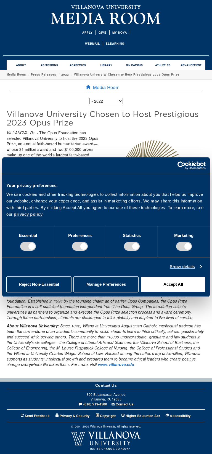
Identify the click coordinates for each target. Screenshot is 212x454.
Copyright (108, 415)
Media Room (16, 74)
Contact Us (125, 404)
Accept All (173, 284)
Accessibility (180, 415)
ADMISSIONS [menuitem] (49, 65)
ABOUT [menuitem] (21, 65)
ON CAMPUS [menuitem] (134, 65)
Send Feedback (37, 415)
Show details (182, 266)
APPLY (87, 32)
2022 (65, 74)
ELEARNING (115, 44)
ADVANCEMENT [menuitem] (191, 65)
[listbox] (106, 101)
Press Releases (43, 74)
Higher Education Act (143, 415)
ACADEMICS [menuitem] (78, 65)
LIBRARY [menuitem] (106, 65)
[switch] (80, 246)
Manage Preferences (106, 284)
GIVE (103, 32)
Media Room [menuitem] (106, 87)
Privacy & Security (75, 415)
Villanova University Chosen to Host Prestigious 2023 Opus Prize (126, 74)
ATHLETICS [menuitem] (162, 65)
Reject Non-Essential (39, 284)
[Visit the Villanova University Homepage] (106, 6)
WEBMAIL (92, 44)
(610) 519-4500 (95, 404)
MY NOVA (119, 32)
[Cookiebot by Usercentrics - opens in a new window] (181, 165)
